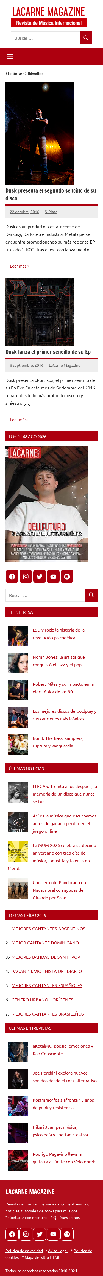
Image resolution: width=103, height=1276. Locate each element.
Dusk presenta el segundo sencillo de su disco (50, 194)
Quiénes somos (66, 1217)
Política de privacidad (24, 1250)
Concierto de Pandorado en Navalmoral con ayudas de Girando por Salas (59, 889)
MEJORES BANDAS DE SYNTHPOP (46, 957)
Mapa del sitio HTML (42, 1257)
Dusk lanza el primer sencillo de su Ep (48, 352)
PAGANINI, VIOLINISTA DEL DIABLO (47, 971)
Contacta (16, 1217)
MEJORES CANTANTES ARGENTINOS (48, 928)
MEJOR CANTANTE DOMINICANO (45, 942)
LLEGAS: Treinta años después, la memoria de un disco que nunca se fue (65, 793)
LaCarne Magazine (64, 365)
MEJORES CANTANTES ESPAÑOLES (47, 985)
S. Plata (51, 211)
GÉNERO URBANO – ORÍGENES (42, 999)
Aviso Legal (58, 1250)
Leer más (18, 265)
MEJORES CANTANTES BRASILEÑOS (48, 1013)
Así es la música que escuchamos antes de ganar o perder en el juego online (64, 823)
